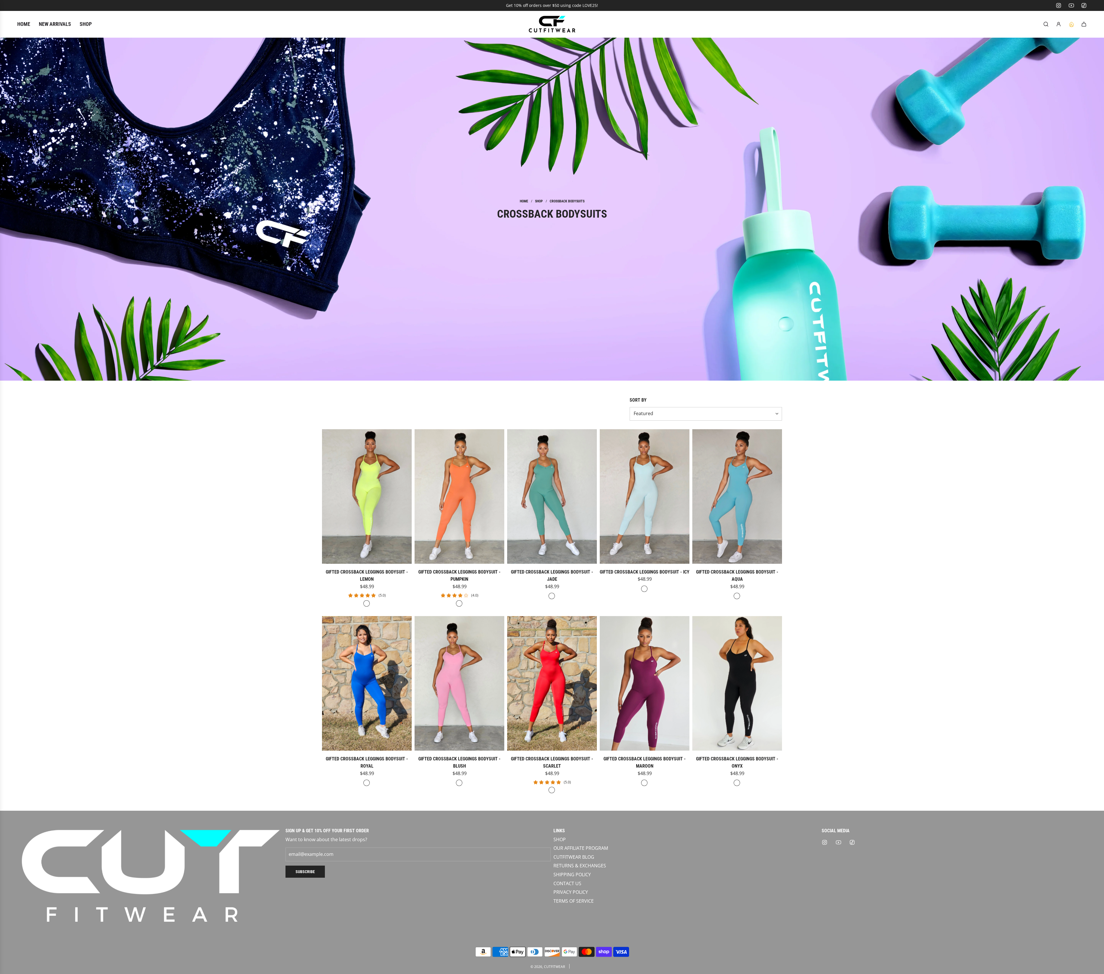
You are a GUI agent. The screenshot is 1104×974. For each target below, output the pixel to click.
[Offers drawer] (1071, 24)
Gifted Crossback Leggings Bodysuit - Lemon (367, 575)
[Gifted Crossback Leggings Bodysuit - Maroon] (644, 683)
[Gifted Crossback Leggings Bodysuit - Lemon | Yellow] (366, 603)
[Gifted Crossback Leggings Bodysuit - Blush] (459, 683)
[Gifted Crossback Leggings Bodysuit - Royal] (367, 683)
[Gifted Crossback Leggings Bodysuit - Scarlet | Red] (552, 790)
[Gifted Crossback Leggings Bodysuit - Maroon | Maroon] (644, 783)
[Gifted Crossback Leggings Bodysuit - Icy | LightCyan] (644, 589)
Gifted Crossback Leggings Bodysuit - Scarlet (552, 762)
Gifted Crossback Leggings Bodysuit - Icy (644, 572)
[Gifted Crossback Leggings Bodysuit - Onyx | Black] (737, 783)
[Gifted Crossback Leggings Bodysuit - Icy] (644, 496)
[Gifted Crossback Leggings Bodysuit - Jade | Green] (552, 596)
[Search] (1046, 24)
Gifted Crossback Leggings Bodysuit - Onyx (737, 762)
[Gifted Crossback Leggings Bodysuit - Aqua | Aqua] (737, 596)
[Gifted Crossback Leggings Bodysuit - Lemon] (367, 496)
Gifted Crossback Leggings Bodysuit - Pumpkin (459, 575)
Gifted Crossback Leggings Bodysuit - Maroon (644, 762)
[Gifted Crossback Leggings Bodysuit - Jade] (552, 496)
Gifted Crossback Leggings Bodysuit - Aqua (737, 575)
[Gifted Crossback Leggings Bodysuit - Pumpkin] (459, 496)
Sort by (638, 400)
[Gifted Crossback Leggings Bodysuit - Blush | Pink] (459, 783)
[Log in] (1058, 24)
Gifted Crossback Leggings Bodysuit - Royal (367, 762)
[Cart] (1084, 24)
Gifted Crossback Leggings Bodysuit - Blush (459, 762)
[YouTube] (1071, 5)
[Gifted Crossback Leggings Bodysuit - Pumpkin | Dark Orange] (459, 603)
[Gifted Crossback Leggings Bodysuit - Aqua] (737, 496)
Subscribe (305, 871)
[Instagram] (1058, 5)
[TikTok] (1084, 5)
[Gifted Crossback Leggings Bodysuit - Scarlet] (552, 683)
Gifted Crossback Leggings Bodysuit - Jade (552, 575)
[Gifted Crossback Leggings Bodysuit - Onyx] (737, 683)
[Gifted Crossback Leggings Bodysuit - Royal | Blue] (366, 783)
